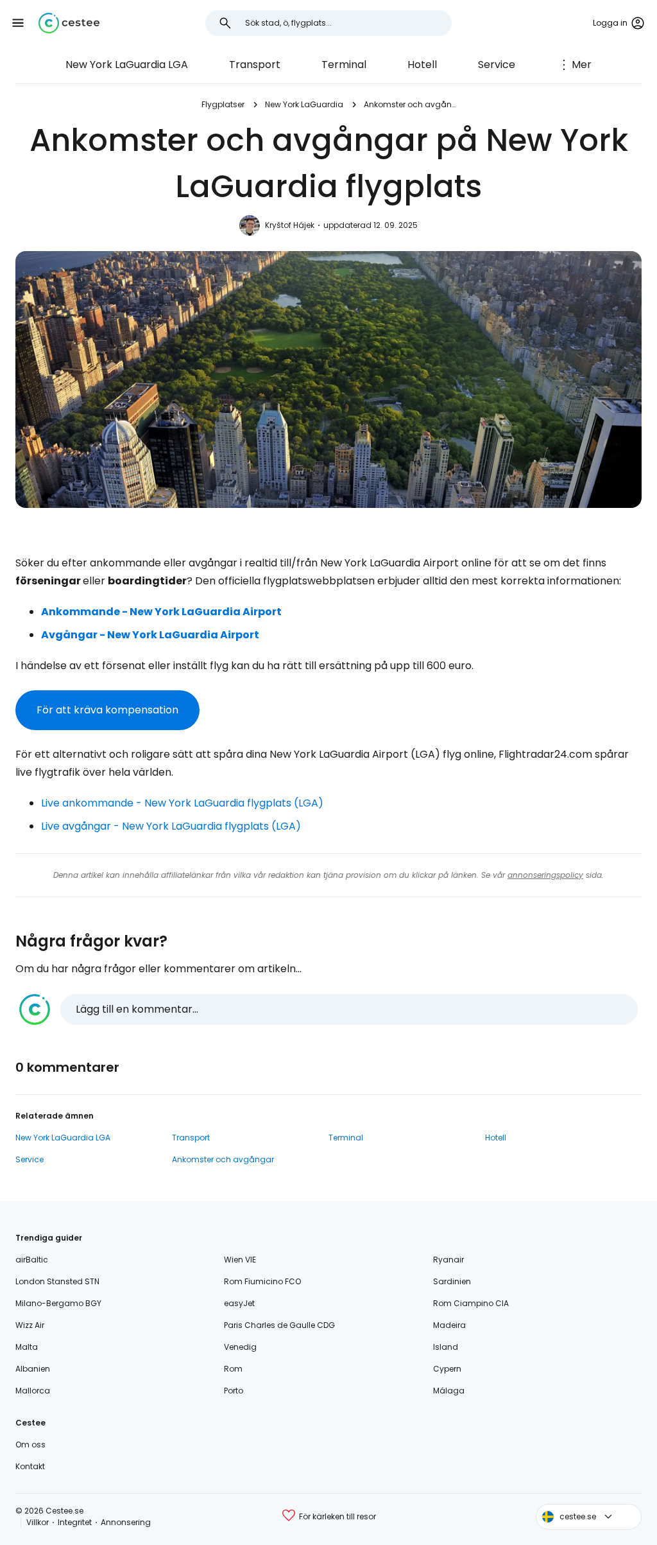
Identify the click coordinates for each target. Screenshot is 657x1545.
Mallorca (32, 1390)
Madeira (449, 1325)
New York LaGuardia (304, 104)
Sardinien (452, 1281)
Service (496, 64)
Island (445, 1346)
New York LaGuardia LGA (126, 64)
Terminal (343, 64)
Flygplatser (222, 104)
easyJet (239, 1303)
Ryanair (448, 1259)
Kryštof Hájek (289, 225)
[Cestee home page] (68, 23)
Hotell (422, 64)
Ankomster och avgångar (410, 104)
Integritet (75, 1522)
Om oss (30, 1444)
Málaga (449, 1390)
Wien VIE (240, 1259)
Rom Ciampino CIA (471, 1303)
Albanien (32, 1368)
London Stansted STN (57, 1281)
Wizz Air (29, 1325)
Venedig (240, 1346)
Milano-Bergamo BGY (58, 1303)
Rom (233, 1368)
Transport (254, 64)
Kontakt (30, 1466)
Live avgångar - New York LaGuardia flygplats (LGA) (171, 826)
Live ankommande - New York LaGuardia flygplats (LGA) (182, 803)
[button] (18, 23)
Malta (26, 1346)
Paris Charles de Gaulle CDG (279, 1325)
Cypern (447, 1368)
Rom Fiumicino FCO (262, 1281)
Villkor (37, 1522)
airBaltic (31, 1259)
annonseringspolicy (545, 874)
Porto (233, 1390)
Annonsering (126, 1522)
